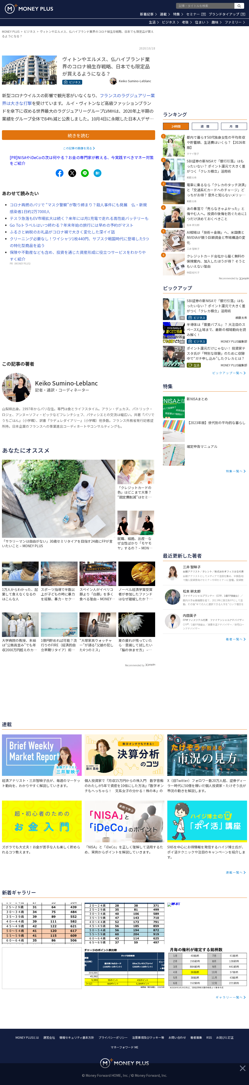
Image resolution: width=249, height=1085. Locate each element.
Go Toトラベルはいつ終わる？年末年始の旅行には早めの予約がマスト (71, 225)
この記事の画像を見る (77, 148)
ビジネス (169, 22)
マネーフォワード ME (124, 1047)
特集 (176, 14)
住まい (200, 22)
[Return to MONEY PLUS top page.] (29, 8)
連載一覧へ (234, 872)
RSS (209, 1037)
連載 (163, 14)
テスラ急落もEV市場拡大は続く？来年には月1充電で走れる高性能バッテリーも (79, 218)
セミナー (195, 14)
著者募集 (196, 1037)
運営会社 (49, 1037)
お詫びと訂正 (225, 1037)
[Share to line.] (85, 173)
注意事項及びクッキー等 (148, 1037)
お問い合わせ (177, 1037)
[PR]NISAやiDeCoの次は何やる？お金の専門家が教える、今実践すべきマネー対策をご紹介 (82, 160)
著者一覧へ (234, 639)
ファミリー (233, 22)
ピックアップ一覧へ (227, 373)
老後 (185, 22)
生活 (152, 22)
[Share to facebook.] (59, 173)
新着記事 (147, 14)
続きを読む (78, 135)
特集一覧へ (234, 471)
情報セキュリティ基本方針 (76, 1037)
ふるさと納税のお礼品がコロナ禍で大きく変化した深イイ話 (62, 232)
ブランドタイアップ (226, 14)
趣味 (215, 22)
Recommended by (134, 665)
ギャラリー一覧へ (229, 997)
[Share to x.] (72, 173)
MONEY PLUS (10, 31)
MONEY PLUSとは (27, 1037)
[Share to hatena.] (97, 173)
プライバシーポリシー (113, 1037)
